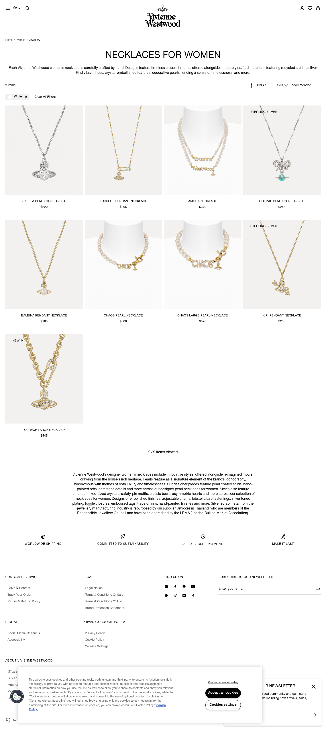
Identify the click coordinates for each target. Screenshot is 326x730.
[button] (17, 696)
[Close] (313, 686)
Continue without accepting (223, 682)
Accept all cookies (223, 693)
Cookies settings (223, 705)
